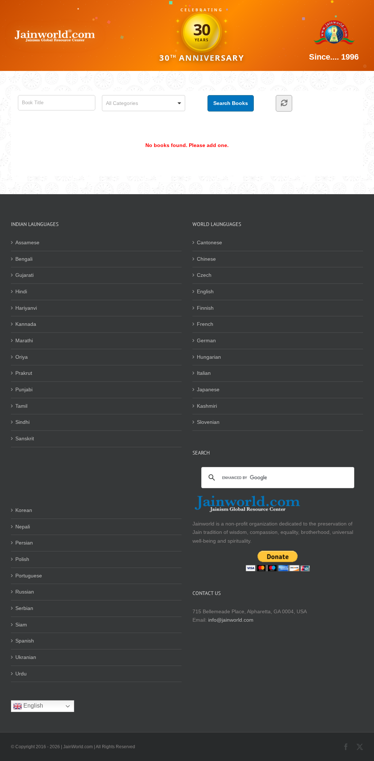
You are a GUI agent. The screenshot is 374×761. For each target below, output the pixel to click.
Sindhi (22, 422)
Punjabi (24, 389)
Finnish (205, 308)
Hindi (21, 291)
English (205, 291)
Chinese (206, 259)
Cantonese (209, 242)
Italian (204, 373)
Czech (204, 275)
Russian (24, 592)
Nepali (22, 527)
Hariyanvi (26, 308)
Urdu (21, 674)
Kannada (25, 324)
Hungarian (209, 357)
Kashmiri (207, 406)
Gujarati (24, 275)
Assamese (27, 242)
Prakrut (23, 373)
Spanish (24, 641)
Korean (23, 510)
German (206, 340)
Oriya (21, 357)
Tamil (21, 406)
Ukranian (25, 657)
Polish (22, 559)
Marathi (24, 340)
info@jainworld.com (230, 620)
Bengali (24, 259)
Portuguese (28, 576)
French (205, 324)
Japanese (208, 389)
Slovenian (208, 422)
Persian (24, 543)
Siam (21, 625)
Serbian (24, 608)
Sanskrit (24, 438)
